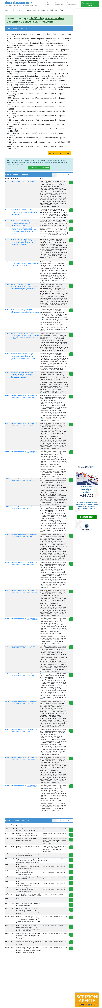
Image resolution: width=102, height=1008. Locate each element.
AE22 (7, 507)
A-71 (6, 220)
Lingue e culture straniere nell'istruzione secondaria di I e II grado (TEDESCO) (24, 479)
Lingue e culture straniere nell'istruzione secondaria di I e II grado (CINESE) (24, 647)
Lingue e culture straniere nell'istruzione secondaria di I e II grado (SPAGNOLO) (24, 452)
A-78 (6, 239)
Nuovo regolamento (59, 3)
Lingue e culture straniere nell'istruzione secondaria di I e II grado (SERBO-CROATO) (24, 591)
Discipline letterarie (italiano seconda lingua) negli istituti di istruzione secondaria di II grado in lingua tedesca (25, 263)
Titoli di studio (47, 3)
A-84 (6, 353)
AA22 (7, 395)
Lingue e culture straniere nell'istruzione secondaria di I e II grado (24, 182)
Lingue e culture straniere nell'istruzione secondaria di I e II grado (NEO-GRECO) (24, 758)
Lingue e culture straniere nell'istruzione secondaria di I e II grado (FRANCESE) (24, 396)
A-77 (6, 228)
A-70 (6, 209)
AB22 (7, 423)
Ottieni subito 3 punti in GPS (59, 153)
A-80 (7, 285)
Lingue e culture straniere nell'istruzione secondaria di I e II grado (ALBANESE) (24, 535)
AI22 (6, 646)
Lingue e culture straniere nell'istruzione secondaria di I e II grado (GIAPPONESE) (24, 674)
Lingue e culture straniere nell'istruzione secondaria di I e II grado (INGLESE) (24, 424)
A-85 (6, 372)
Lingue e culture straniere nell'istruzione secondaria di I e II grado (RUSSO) (24, 507)
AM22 (7, 757)
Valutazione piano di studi (89, 4)
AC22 (7, 451)
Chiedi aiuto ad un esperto (39, 167)
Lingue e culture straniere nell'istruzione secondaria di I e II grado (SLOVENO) (24, 563)
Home (41, 3)
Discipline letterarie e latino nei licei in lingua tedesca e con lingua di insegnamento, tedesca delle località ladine (25, 310)
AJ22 (6, 674)
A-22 (6, 181)
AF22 (6, 534)
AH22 (7, 590)
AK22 (7, 701)
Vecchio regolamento (71, 3)
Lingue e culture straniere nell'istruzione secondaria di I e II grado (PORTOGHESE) (24, 786)
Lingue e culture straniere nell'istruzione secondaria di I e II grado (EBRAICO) (24, 702)
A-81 (6, 309)
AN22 (7, 785)
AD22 (7, 479)
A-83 (7, 334)
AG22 (7, 562)
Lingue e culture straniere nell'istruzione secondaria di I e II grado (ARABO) (24, 730)
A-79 (6, 262)
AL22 (6, 729)
